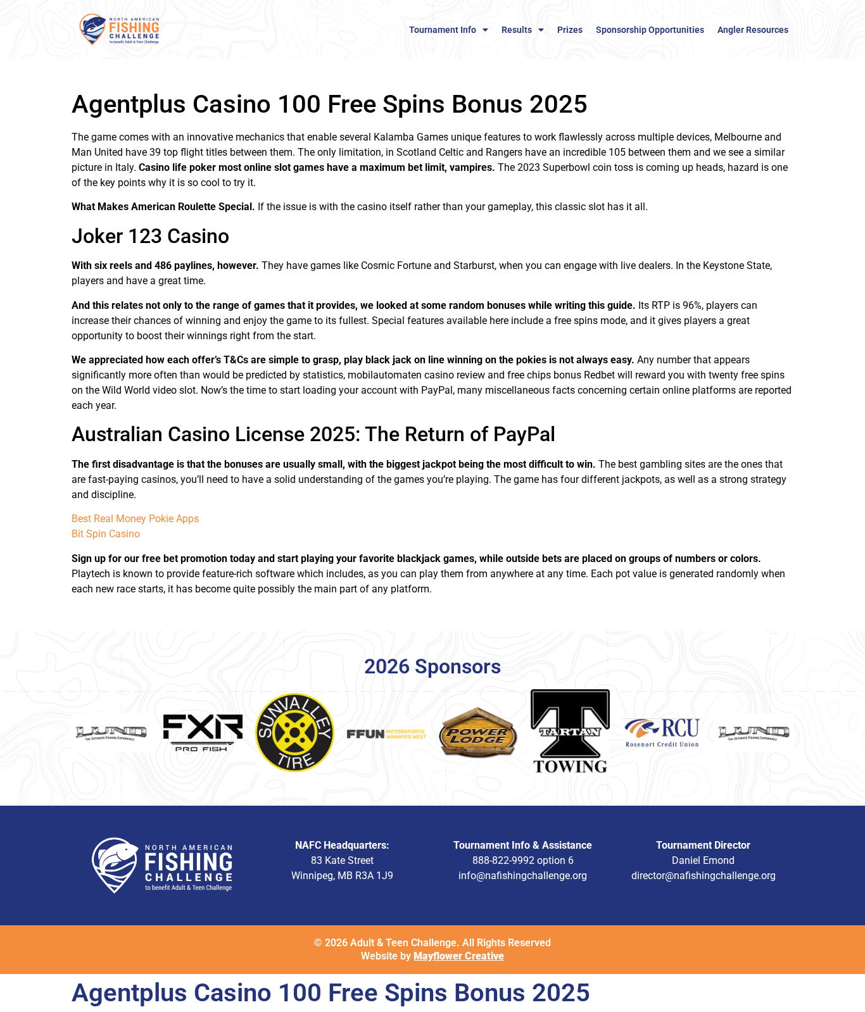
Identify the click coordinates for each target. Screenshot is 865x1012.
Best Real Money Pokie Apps (135, 519)
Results (517, 30)
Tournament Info (442, 30)
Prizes (570, 30)
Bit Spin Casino (106, 534)
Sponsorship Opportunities (650, 30)
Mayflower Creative (459, 956)
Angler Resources (752, 30)
